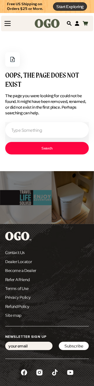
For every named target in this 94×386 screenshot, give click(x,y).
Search (47, 148)
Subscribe (73, 346)
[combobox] (47, 130)
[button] (7, 23)
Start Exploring (70, 6)
